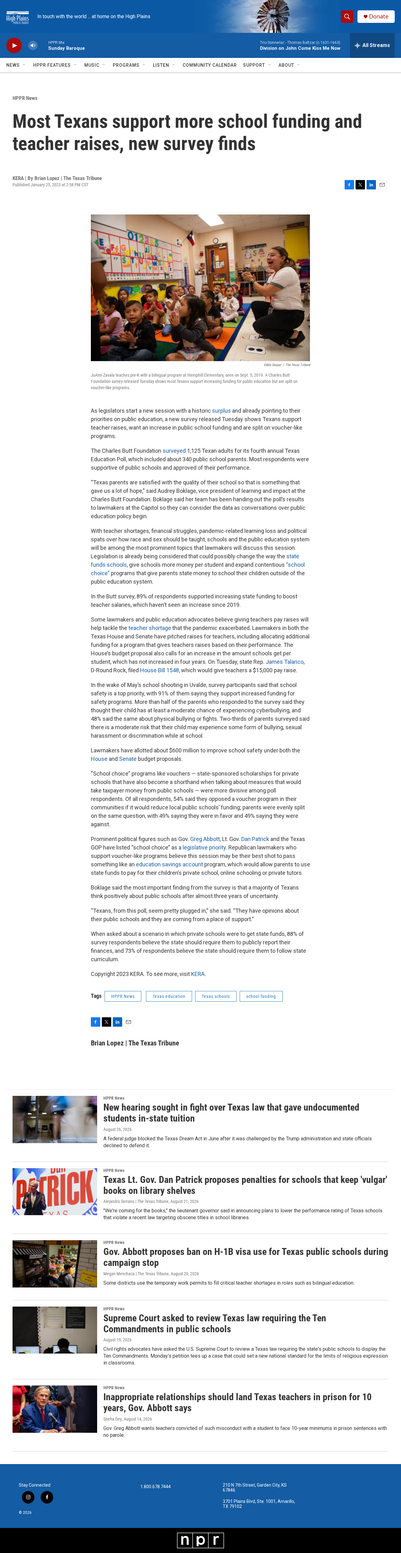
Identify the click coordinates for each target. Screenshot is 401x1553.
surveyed (174, 450)
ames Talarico (286, 661)
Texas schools (216, 996)
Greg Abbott (205, 839)
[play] (14, 45)
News (13, 65)
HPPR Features (52, 65)
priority (217, 847)
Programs (126, 65)
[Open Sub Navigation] (24, 65)
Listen (161, 65)
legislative (195, 847)
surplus (221, 410)
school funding (261, 996)
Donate (378, 16)
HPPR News (25, 98)
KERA (198, 974)
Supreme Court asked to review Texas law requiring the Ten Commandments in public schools (214, 1323)
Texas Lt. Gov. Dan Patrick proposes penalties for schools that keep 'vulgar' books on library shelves (245, 1185)
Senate (128, 759)
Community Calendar (210, 65)
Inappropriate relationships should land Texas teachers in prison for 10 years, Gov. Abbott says (237, 1402)
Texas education (169, 996)
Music (91, 65)
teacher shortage (149, 628)
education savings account (169, 864)
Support (254, 65)
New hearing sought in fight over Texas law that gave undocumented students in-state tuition (231, 1113)
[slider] (43, 45)
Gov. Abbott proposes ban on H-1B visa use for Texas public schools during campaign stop (245, 1257)
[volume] (33, 46)
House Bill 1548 (159, 670)
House (99, 759)
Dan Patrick (255, 839)
